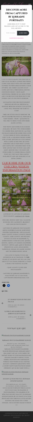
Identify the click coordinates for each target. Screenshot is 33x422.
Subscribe (23, 33)
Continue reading (16, 38)
